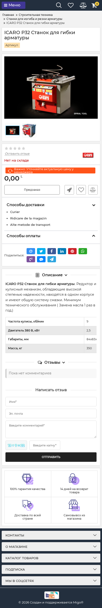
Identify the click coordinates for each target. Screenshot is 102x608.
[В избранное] (81, 190)
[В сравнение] (93, 190)
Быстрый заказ (69, 190)
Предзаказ (32, 189)
